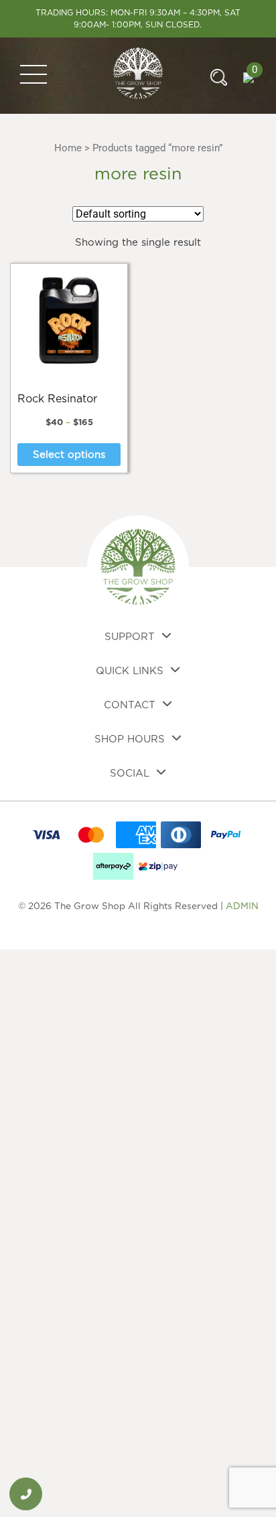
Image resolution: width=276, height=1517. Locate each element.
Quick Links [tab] (129, 671)
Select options (69, 455)
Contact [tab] (129, 705)
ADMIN (242, 906)
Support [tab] (130, 637)
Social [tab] (129, 774)
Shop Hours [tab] (129, 739)
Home (68, 148)
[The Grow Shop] (138, 75)
